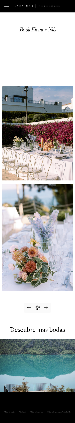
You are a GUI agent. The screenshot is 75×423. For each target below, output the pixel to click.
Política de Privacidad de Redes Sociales (59, 412)
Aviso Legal (22, 412)
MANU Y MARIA (37, 385)
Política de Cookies (9, 412)
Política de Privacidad (36, 412)
